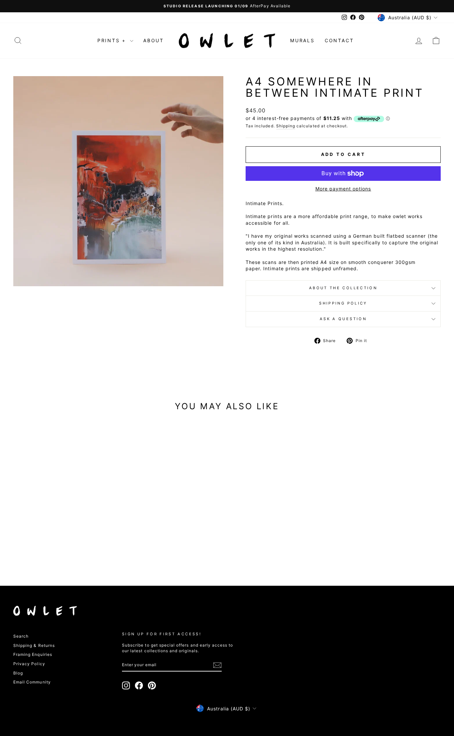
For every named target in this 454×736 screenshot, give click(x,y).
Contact (339, 40)
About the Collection (343, 288)
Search (21, 636)
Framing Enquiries (32, 654)
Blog (18, 673)
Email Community (32, 681)
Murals (302, 40)
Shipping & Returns (34, 645)
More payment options (343, 188)
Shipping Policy (343, 303)
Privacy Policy (29, 663)
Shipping (285, 125)
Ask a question (343, 318)
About (153, 40)
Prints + (112, 40)
